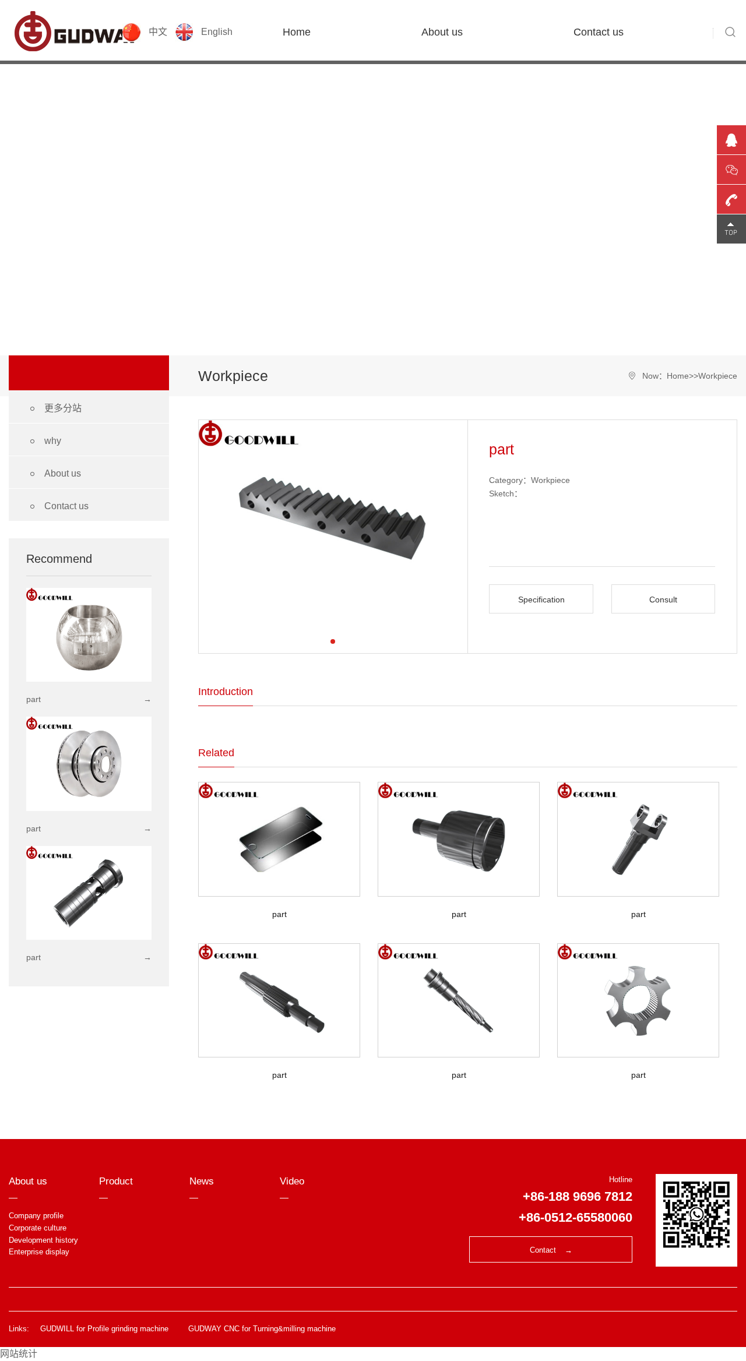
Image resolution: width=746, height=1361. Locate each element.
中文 (158, 32)
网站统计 (18, 1354)
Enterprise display (39, 1251)
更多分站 (54, 409)
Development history (43, 1240)
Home (297, 32)
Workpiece (717, 375)
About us (442, 32)
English (216, 32)
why (43, 441)
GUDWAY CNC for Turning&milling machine (262, 1328)
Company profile (36, 1215)
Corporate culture (37, 1228)
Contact (551, 1250)
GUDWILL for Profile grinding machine (104, 1328)
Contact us (598, 32)
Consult (663, 599)
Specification (541, 599)
